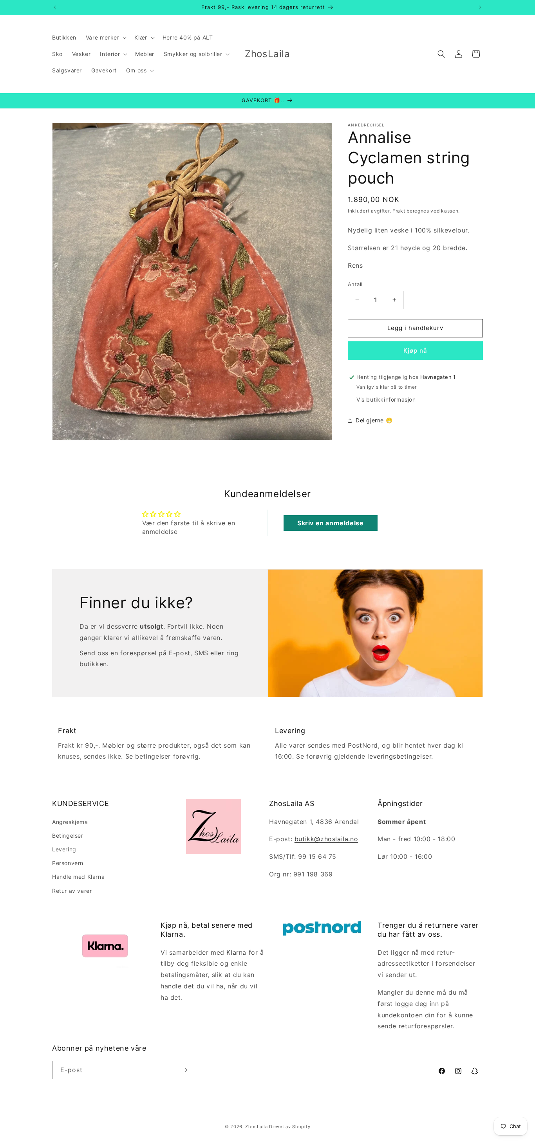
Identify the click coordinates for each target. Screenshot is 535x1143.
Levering (64, 849)
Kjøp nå (415, 350)
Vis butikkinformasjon (386, 399)
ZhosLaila (256, 1126)
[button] (105, 37)
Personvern (67, 863)
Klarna (236, 952)
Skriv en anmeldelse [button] (330, 523)
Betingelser (67, 835)
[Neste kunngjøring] (480, 7)
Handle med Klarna (78, 876)
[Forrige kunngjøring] (54, 7)
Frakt (398, 211)
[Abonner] (184, 1070)
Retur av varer (72, 890)
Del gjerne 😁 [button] (374, 420)
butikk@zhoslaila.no (326, 839)
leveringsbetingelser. (400, 757)
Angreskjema (70, 821)
